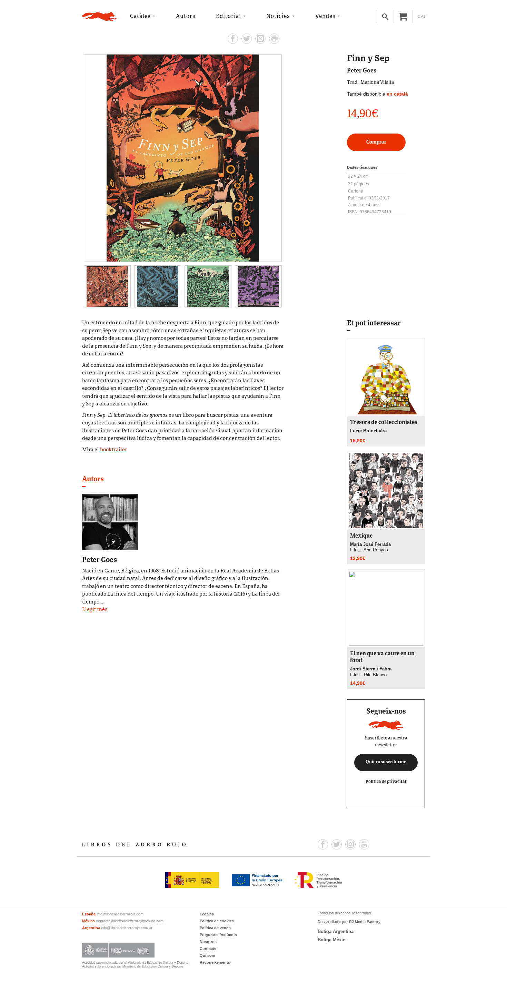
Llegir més (94, 610)
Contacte (208, 948)
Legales (207, 914)
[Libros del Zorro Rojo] (99, 16)
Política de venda (215, 928)
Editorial (228, 16)
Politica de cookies (217, 921)
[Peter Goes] (110, 521)
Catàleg (140, 16)
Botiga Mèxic (331, 939)
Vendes (325, 16)
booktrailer (113, 450)
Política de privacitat (386, 781)
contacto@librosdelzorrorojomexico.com (129, 921)
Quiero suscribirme (386, 762)
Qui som (207, 955)
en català (397, 94)
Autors (186, 16)
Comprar (376, 142)
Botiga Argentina (336, 931)
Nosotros (208, 942)
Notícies (278, 16)
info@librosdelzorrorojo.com (120, 914)
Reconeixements (215, 962)
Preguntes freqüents (218, 935)
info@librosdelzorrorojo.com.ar (126, 928)
